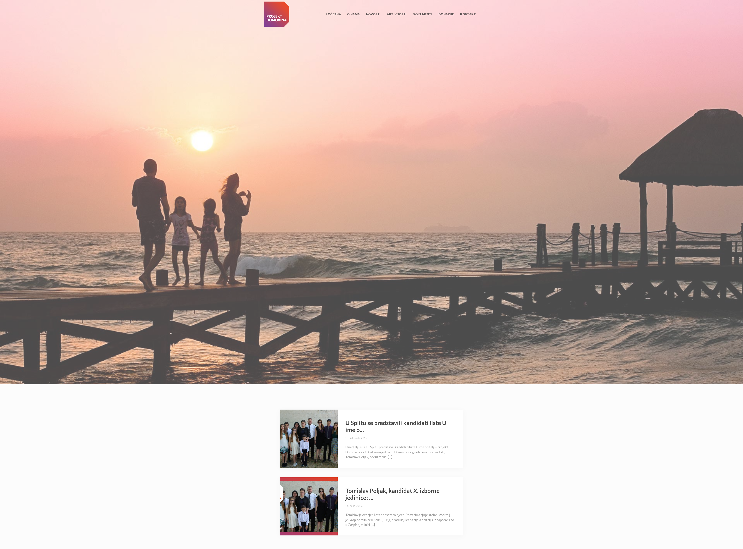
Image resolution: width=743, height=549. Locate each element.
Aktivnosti (397, 14)
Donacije (446, 14)
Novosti (373, 14)
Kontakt (468, 14)
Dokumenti (422, 14)
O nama (353, 14)
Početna (333, 14)
